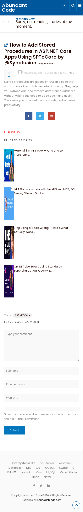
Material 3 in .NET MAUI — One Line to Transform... (38, 153)
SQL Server (47, 463)
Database (15, 467)
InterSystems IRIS (23, 463)
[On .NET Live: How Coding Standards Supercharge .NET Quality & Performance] (9, 281)
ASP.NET (11, 472)
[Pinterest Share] (51, 116)
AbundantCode (33, 72)
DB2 (28, 467)
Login (63, 5)
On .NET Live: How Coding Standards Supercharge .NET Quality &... (38, 269)
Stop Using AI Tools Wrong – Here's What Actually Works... (41, 230)
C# (38, 467)
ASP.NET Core (22, 315)
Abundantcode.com (49, 500)
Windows (65, 463)
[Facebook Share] (28, 116)
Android (26, 472)
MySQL (50, 472)
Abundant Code (14, 7)
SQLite (63, 467)
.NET (64, 72)
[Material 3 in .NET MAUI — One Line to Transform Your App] (9, 165)
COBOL (50, 467)
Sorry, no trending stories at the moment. (44, 24)
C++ (39, 472)
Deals (35, 477)
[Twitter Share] (40, 116)
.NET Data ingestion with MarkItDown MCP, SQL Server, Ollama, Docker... (45, 191)
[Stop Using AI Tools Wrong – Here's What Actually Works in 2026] (9, 242)
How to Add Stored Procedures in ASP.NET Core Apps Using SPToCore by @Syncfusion (37, 54)
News (47, 477)
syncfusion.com (45, 63)
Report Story (13, 131)
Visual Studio (68, 472)
